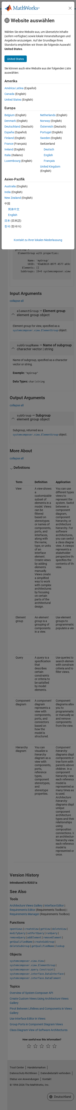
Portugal (45, 132)
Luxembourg (12, 160)
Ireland (8, 149)
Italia (7, 155)
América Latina (14, 88)
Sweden (45, 138)
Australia (10, 186)
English (48, 155)
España (9, 132)
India (7, 192)
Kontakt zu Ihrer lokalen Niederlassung (38, 240)
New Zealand (12, 197)
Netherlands (48, 115)
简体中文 (13, 209)
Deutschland (12, 126)
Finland (9, 138)
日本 (7, 220)
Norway (45, 120)
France (8, 143)
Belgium (9, 115)
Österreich (46, 126)
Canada (9, 94)
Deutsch (49, 149)
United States (12, 99)
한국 (7, 226)
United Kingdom (50, 166)
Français (49, 160)
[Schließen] (70, 8)
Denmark (10, 120)
